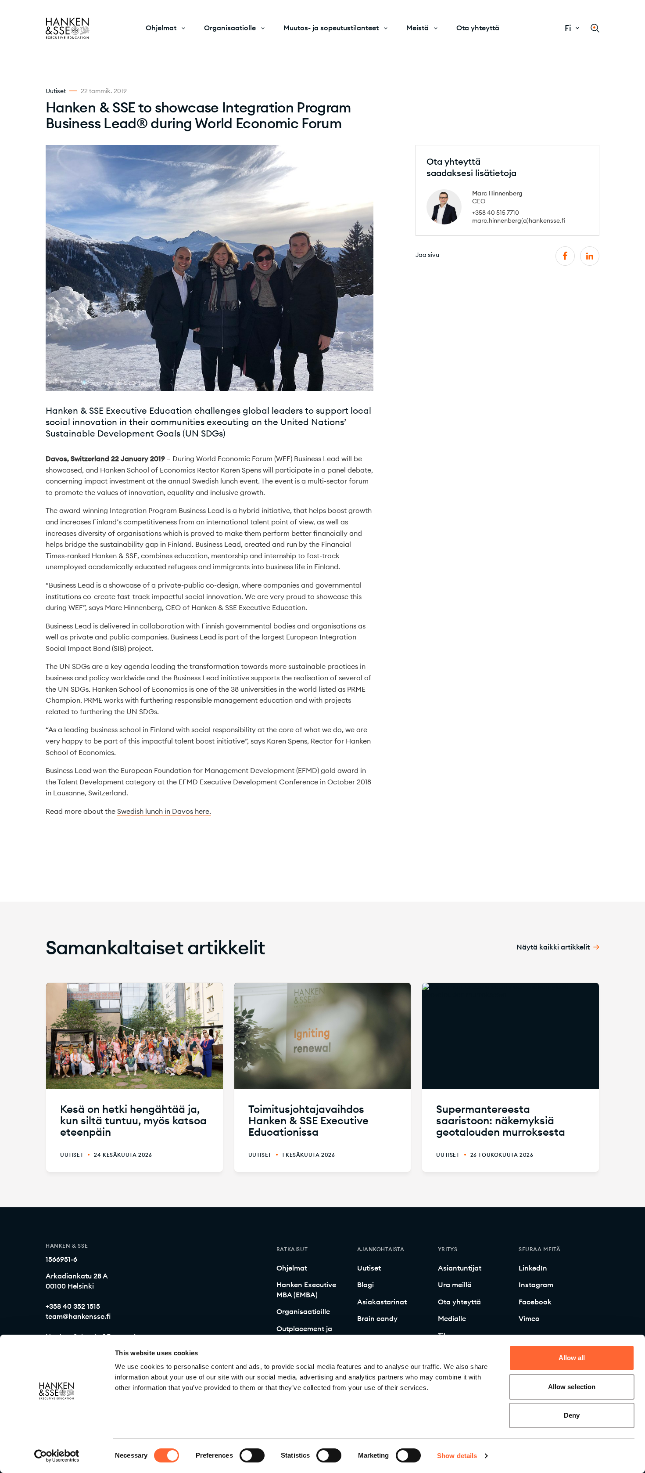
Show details (457, 1455)
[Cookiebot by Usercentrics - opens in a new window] (56, 1455)
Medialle (452, 1318)
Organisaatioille (303, 1311)
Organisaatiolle (230, 28)
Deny (572, 1415)
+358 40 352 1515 (73, 1306)
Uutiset (369, 1268)
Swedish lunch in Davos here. (164, 811)
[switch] (252, 1455)
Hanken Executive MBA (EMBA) (306, 1289)
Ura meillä (455, 1284)
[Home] (68, 28)
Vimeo (529, 1318)
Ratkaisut (292, 1249)
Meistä (417, 28)
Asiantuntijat (459, 1268)
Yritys (448, 1249)
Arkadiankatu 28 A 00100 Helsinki (77, 1280)
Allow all (572, 1357)
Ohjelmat (161, 28)
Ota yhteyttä (477, 27)
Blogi (365, 1284)
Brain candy (377, 1318)
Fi (568, 28)
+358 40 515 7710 (495, 213)
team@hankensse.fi (78, 1316)
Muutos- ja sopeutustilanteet (331, 28)
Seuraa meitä (539, 1249)
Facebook (535, 1301)
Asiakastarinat (382, 1301)
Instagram (536, 1284)
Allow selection (572, 1386)
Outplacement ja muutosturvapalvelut (310, 1333)
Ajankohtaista (381, 1249)
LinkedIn (533, 1268)
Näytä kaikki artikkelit (553, 947)
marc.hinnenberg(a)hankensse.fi (519, 220)
